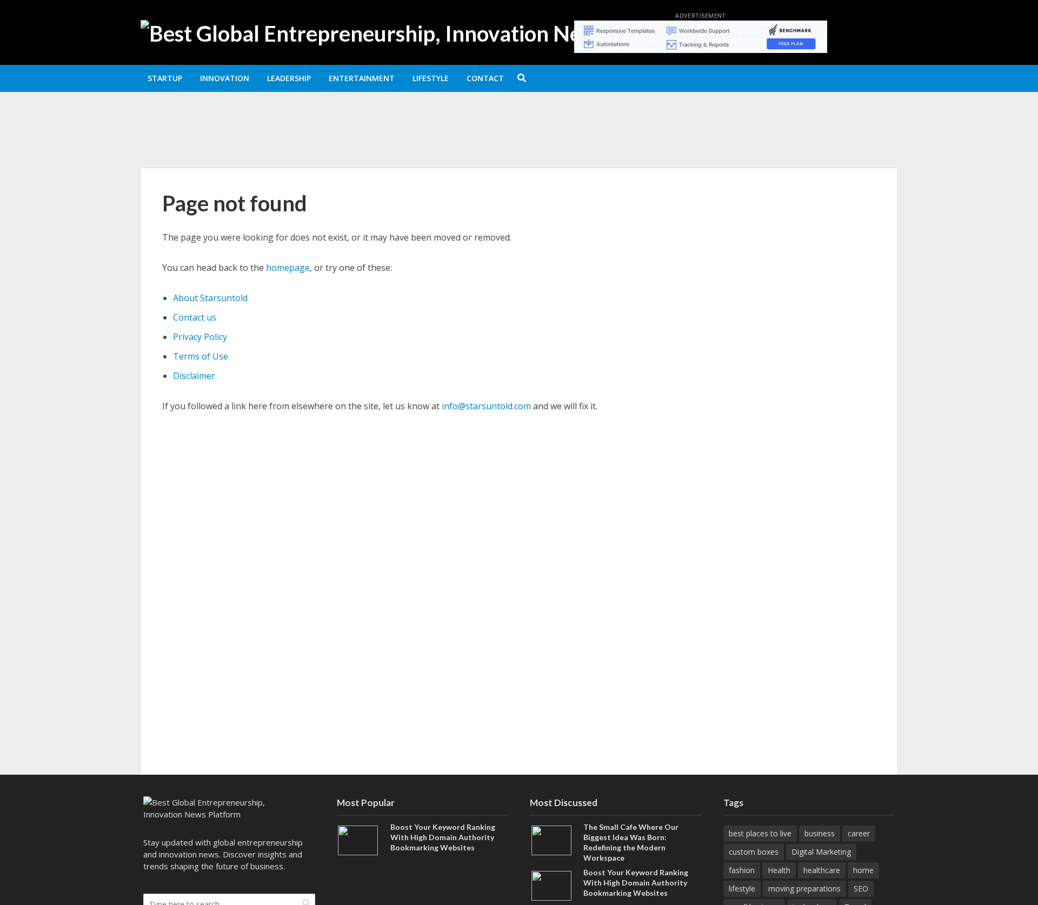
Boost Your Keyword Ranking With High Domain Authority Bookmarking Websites (442, 837)
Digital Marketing (821, 852)
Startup (165, 78)
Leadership (289, 78)
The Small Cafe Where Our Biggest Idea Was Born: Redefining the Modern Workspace (439, 115)
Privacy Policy (200, 337)
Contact (485, 78)
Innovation (224, 78)
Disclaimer (194, 376)
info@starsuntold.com (486, 406)
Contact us (194, 317)
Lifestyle (430, 78)
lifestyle (742, 888)
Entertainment (362, 78)
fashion (742, 870)
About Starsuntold (210, 298)
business (819, 833)
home (863, 870)
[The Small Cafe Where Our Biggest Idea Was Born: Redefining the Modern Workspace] (220, 115)
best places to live (760, 833)
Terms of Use (200, 356)
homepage (288, 268)
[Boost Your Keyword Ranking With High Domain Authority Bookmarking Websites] (358, 839)
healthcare (821, 870)
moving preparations (804, 888)
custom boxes (753, 852)
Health (779, 870)
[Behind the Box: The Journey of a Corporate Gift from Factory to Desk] (220, 140)
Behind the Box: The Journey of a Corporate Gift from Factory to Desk (416, 140)
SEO (861, 888)
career (859, 833)
